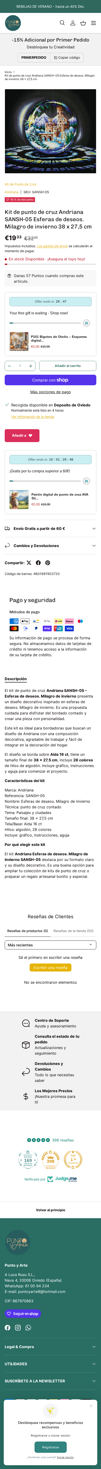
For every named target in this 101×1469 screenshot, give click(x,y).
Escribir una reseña (50, 967)
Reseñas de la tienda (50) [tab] (73, 931)
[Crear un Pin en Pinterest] (47, 562)
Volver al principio (50, 1210)
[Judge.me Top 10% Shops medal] (73, 1159)
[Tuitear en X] (29, 562)
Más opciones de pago (50, 391)
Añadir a (19, 435)
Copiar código (69, 57)
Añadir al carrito (68, 366)
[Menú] (93, 23)
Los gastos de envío (52, 246)
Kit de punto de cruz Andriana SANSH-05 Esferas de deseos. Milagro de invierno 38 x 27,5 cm (50, 77)
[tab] (16, 679)
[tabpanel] (50, 783)
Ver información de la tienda (32, 417)
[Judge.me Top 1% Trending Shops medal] (50, 1159)
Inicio (8, 72)
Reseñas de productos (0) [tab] (27, 931)
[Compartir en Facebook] (38, 562)
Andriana (12, 192)
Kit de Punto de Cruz (21, 184)
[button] (83, 23)
